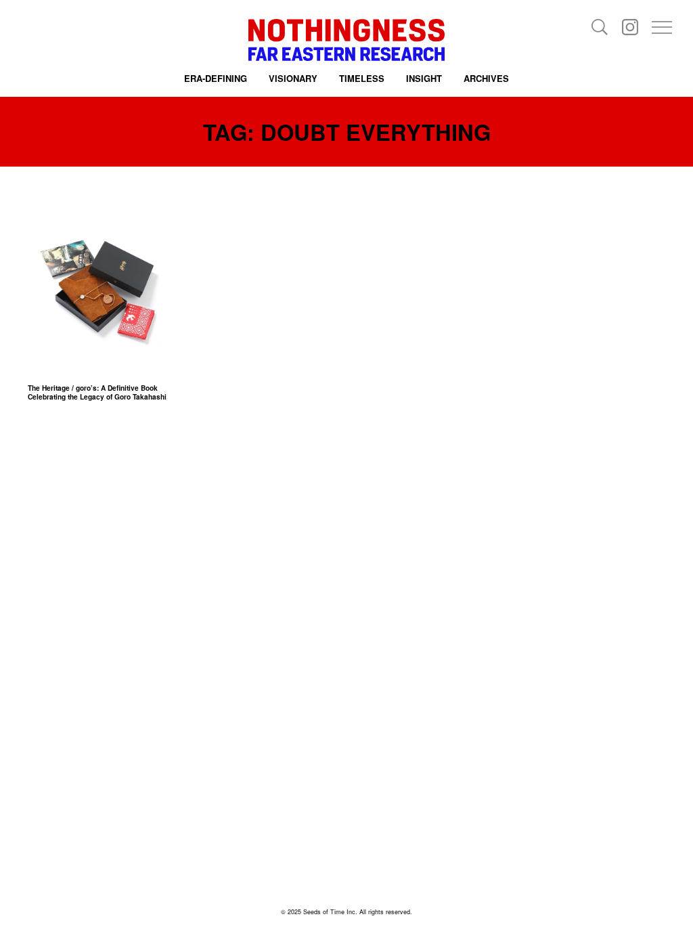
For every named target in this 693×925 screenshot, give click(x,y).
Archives (486, 78)
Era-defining (215, 78)
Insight (424, 78)
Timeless (361, 78)
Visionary (293, 78)
